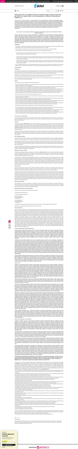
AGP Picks (2, 1)
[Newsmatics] (9, 228)
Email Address (5, 441)
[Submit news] (9, 221)
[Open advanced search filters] (58, 11)
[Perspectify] (9, 223)
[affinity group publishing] (9, 226)
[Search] (56, 11)
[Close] (15, 431)
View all (76, 1)
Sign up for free (9, 444)
